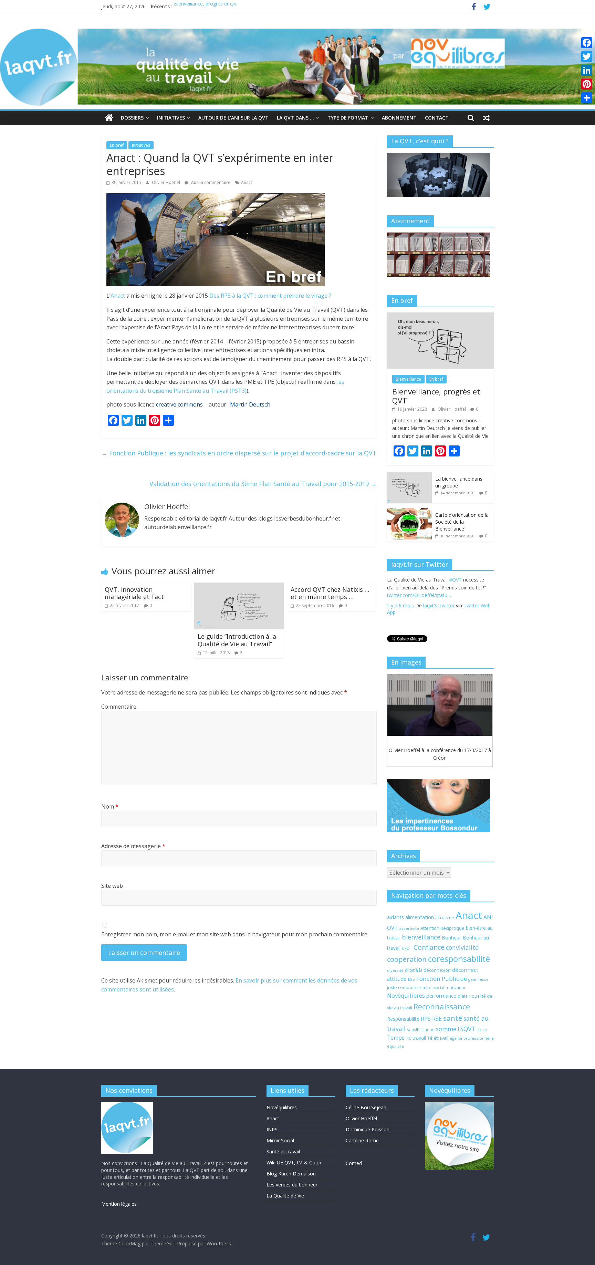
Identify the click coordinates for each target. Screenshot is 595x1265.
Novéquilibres (406, 995)
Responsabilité (403, 1019)
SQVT (468, 1029)
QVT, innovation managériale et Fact (134, 593)
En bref (117, 145)
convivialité (462, 947)
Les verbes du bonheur (292, 1184)
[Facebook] (587, 43)
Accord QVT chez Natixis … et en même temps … (330, 593)
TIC (408, 1038)
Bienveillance (408, 379)
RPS (426, 1018)
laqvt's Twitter (439, 613)
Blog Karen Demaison (291, 1173)
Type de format (347, 117)
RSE (437, 1018)
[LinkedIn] (587, 70)
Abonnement (399, 117)
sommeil (447, 1029)
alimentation (419, 917)
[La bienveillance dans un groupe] (409, 475)
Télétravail (437, 1038)
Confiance (429, 947)
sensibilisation (421, 1029)
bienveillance (421, 937)
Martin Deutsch (250, 404)
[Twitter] (587, 56)
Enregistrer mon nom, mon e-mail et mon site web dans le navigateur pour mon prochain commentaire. (234, 934)
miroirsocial (433, 987)
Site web (112, 885)
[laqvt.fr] (297, 33)
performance (441, 995)
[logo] (127, 1105)
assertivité (409, 928)
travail (419, 1038)
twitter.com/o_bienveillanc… (449, 602)
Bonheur (451, 937)
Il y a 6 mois (400, 613)
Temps (396, 1037)
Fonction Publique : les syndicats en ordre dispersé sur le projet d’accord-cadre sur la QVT (239, 453)
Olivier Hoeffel (166, 182)
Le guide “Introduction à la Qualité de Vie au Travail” (237, 640)
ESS (411, 979)
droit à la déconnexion (428, 970)
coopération (407, 959)
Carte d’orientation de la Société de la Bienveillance (462, 522)
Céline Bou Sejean (366, 1107)
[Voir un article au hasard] (486, 118)
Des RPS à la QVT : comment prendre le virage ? (270, 295)
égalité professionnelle (472, 1038)
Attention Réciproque (442, 928)
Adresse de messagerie (133, 846)
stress (482, 1029)
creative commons (179, 404)
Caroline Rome (362, 1140)
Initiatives (171, 117)
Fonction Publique (441, 979)
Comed (354, 1163)
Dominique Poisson (367, 1129)
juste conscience (404, 987)
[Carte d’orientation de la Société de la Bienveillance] (409, 511)
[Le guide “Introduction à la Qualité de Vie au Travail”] (239, 586)
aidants (395, 917)
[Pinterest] (587, 84)
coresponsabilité (459, 958)
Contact (437, 117)
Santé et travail (283, 1151)
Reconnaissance (442, 1006)
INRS (272, 1129)
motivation (456, 987)
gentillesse (478, 979)
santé (452, 1018)
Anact (246, 182)
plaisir (464, 996)
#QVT (393, 595)
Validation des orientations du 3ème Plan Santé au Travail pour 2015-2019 (263, 484)
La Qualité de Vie (285, 1195)
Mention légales (119, 1204)
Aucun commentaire (210, 182)
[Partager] (587, 98)
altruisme (444, 918)
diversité (395, 970)
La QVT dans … (295, 117)
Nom (109, 806)
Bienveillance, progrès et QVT (207, 6)
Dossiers (132, 117)
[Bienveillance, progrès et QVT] (440, 316)
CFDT (407, 948)
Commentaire (118, 706)
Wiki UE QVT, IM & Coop (294, 1162)
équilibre (395, 1046)
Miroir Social (280, 1140)
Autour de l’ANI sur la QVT (233, 117)
